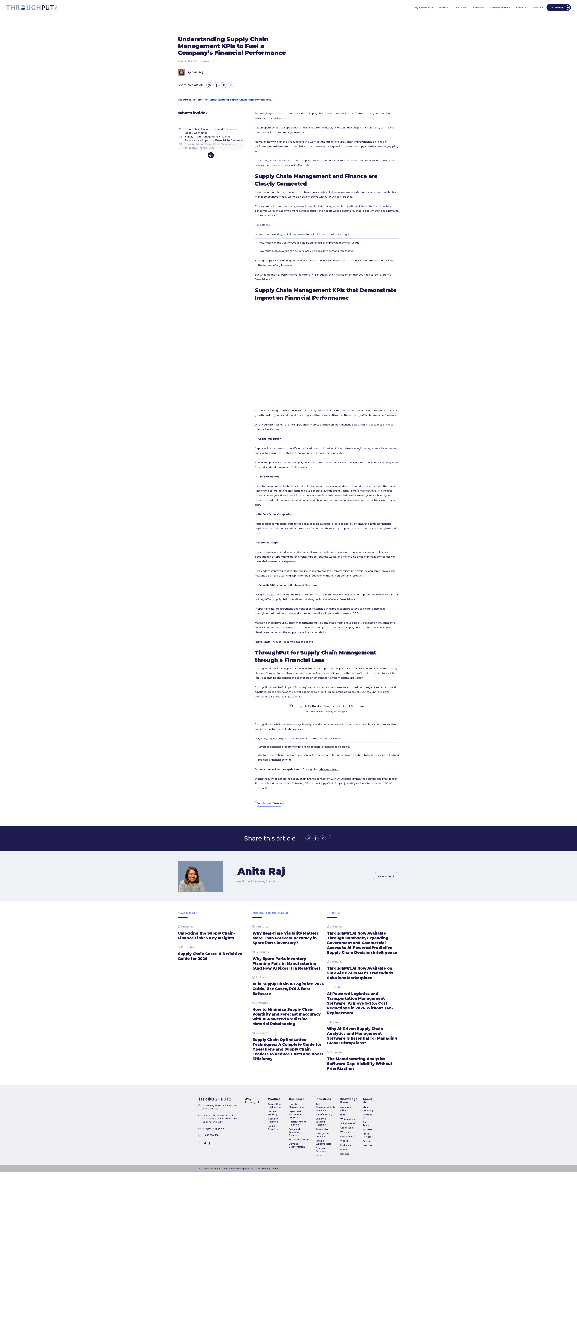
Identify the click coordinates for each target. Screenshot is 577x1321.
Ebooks (344, 1149)
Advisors (367, 1145)
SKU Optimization (299, 1139)
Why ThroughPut (254, 1100)
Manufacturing (324, 1114)
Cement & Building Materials (321, 1121)
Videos (344, 1140)
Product (274, 1099)
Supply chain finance (269, 803)
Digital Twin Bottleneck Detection (295, 1114)
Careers (367, 1141)
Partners (367, 1129)
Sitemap (345, 1154)
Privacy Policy (270, 1168)
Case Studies (347, 1127)
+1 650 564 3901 (211, 1135)
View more (385, 876)
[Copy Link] (209, 85)
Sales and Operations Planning (295, 1132)
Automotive (322, 1129)
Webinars (345, 1132)
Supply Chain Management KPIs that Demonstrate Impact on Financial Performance (211, 138)
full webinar (275, 778)
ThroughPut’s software (280, 673)
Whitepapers (347, 1119)
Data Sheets (347, 1136)
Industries (323, 1099)
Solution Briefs (348, 1123)
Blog (342, 1114)
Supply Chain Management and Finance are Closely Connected (208, 131)
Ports (319, 1155)
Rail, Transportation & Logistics (325, 1107)
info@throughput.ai (213, 1128)
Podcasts (345, 1145)
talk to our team (329, 769)
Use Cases (296, 1099)
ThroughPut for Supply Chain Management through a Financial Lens (208, 146)
